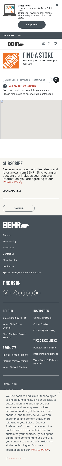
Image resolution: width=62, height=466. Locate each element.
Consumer (8, 35)
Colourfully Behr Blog (44, 330)
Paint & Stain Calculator (45, 347)
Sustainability (9, 241)
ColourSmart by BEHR (14, 318)
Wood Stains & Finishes (15, 367)
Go (56, 80)
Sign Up (19, 208)
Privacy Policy (40, 449)
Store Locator (10, 260)
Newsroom (8, 247)
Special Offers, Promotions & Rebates (22, 272)
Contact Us (8, 254)
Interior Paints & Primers (15, 355)
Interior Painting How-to (45, 354)
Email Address (12, 190)
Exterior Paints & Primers (15, 361)
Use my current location (22, 86)
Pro (19, 35)
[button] (15, 458)
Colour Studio (40, 324)
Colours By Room (42, 318)
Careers (7, 235)
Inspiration (8, 266)
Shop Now (32, 24)
